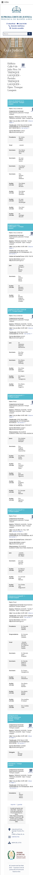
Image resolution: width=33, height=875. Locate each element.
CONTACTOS (15, 837)
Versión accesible (17, 28)
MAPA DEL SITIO (16, 842)
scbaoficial (11, 24)
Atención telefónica (17, 26)
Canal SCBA (22, 24)
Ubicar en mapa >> (17, 531)
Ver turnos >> (25, 128)
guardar (20, 804)
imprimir (13, 804)
